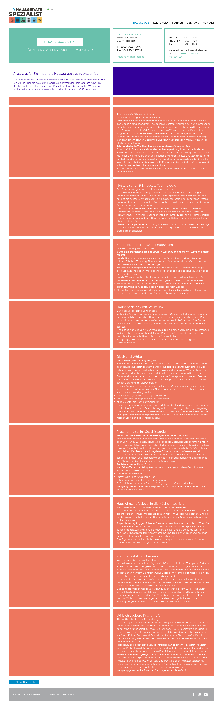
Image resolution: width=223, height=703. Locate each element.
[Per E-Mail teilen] (206, 694)
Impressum (52, 694)
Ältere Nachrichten (26, 682)
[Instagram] (199, 694)
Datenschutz (68, 694)
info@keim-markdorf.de (130, 56)
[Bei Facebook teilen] (193, 694)
